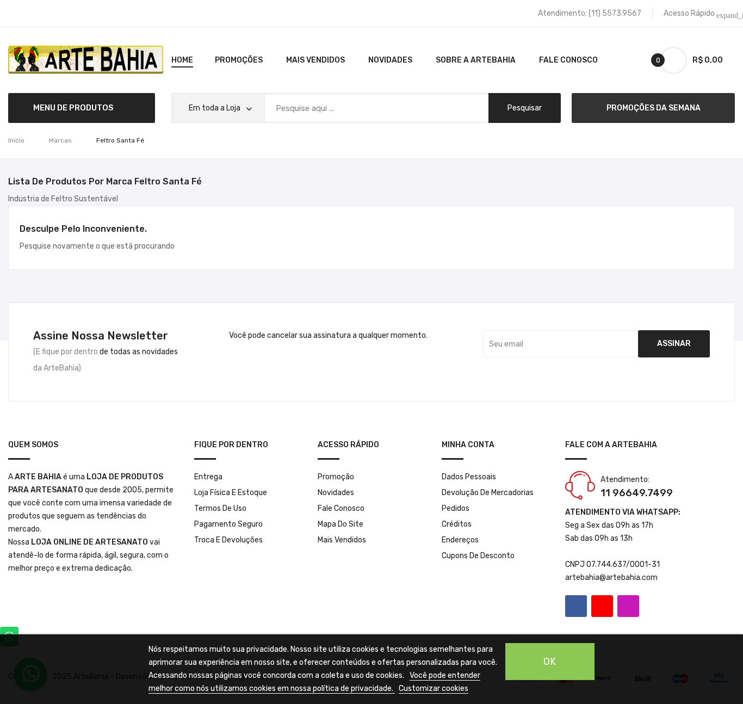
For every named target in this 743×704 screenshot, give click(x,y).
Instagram (628, 606)
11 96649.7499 (636, 493)
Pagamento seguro (228, 524)
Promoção (336, 476)
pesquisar (524, 108)
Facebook (576, 606)
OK (549, 662)
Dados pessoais (469, 476)
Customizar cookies (433, 688)
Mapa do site (340, 524)
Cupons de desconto (478, 555)
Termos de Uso (220, 508)
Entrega (208, 476)
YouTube (602, 606)
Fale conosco (341, 508)
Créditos (457, 524)
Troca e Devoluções (228, 540)
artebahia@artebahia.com (611, 577)
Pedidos (455, 508)
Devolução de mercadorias (488, 492)
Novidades (336, 492)
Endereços (460, 540)
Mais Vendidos (342, 540)
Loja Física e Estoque (230, 492)
